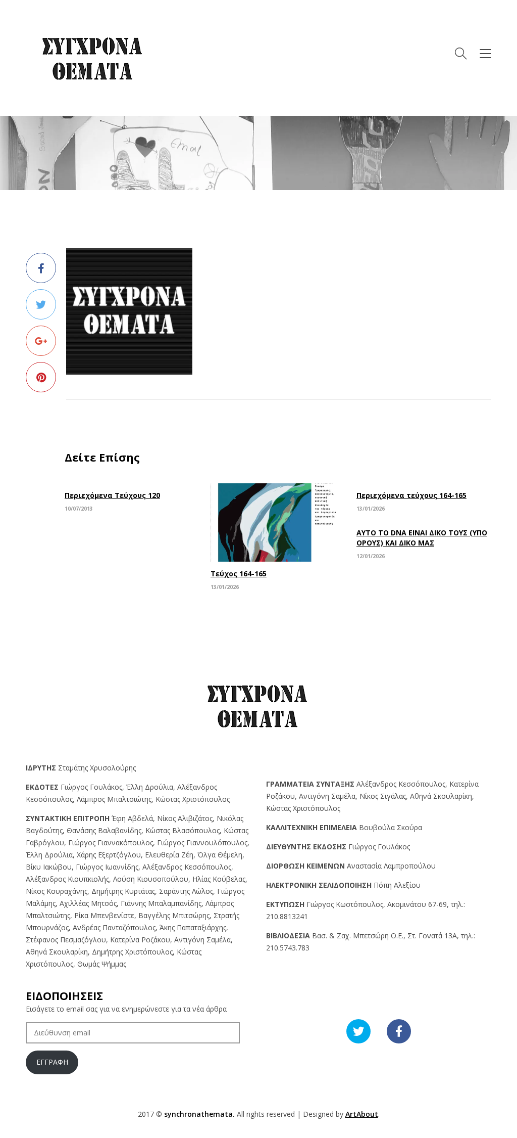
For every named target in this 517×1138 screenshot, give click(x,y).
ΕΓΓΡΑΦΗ (52, 1062)
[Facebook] (41, 268)
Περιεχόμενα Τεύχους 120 (112, 495)
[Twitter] (41, 304)
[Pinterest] (41, 377)
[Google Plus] (41, 341)
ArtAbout (361, 1114)
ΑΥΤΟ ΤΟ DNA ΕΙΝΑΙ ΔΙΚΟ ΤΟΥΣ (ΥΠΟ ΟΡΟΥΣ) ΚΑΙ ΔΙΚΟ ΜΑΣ (421, 538)
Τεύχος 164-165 (239, 573)
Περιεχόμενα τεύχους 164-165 (411, 495)
